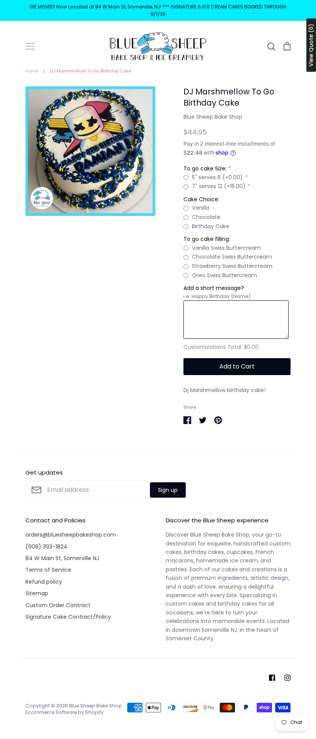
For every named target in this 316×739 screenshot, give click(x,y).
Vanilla (200, 208)
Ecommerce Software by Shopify (64, 712)
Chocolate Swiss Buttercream (232, 257)
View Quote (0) (311, 45)
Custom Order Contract (58, 605)
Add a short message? (213, 288)
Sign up (168, 490)
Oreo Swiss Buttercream (224, 275)
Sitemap (36, 593)
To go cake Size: (205, 168)
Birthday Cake (210, 226)
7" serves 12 (218, 186)
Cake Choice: (201, 199)
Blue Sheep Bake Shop (212, 117)
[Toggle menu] (30, 46)
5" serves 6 (217, 177)
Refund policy (43, 582)
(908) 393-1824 (46, 546)
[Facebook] (272, 677)
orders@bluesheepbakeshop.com (70, 535)
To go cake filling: (206, 239)
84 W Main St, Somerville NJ (62, 558)
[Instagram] (287, 677)
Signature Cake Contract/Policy (68, 617)
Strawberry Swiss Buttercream (232, 266)
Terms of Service (48, 570)
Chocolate (206, 217)
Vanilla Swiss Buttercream (226, 248)
